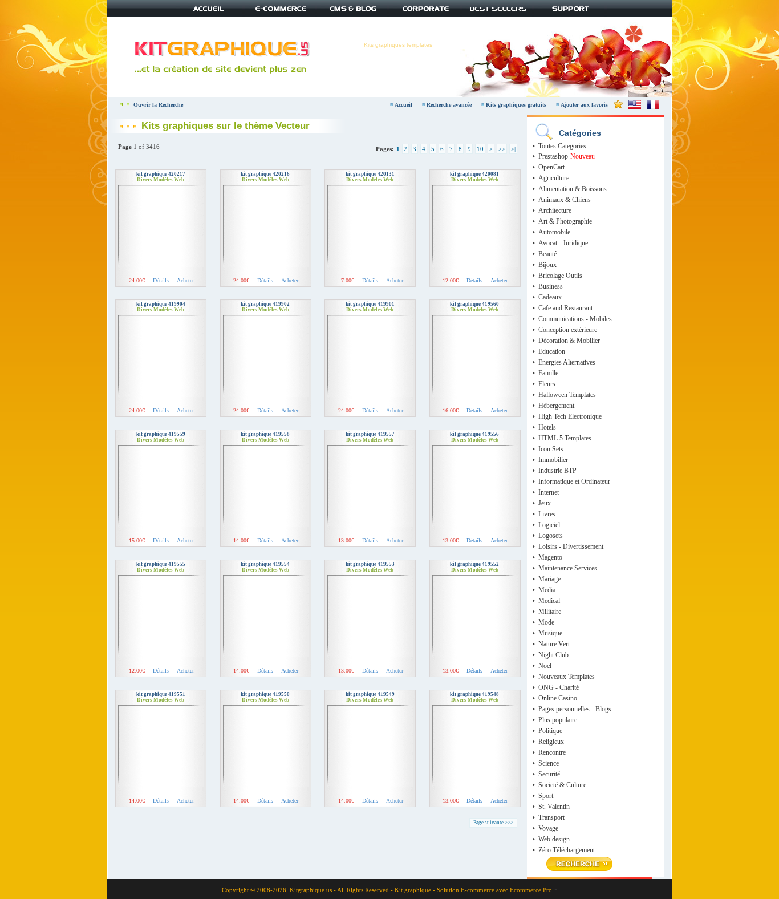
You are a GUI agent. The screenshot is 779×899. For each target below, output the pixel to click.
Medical (549, 601)
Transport (551, 817)
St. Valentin (554, 807)
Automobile (554, 232)
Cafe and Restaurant (565, 308)
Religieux (551, 742)
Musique (550, 633)
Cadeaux (550, 297)
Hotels (547, 427)
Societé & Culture (562, 785)
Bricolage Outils (560, 276)
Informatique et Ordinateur (574, 481)
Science (548, 763)
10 (480, 148)
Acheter (185, 280)
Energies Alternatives (566, 362)
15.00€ (137, 540)
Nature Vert (554, 644)
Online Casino (557, 698)
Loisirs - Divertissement (570, 546)
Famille (548, 373)
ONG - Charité (558, 687)
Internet (548, 492)
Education (551, 351)
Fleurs (546, 384)
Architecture (554, 210)
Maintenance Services (567, 568)
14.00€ (241, 540)
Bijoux (547, 265)
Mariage (549, 579)
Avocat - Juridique (563, 243)
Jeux (544, 503)
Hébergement (556, 406)
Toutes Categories (562, 146)
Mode (546, 622)
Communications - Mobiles (575, 319)
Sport (545, 796)
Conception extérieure (567, 330)
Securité (549, 774)
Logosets (550, 536)
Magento (550, 557)
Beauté (547, 254)
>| (513, 148)
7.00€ (347, 280)
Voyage (548, 828)
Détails (161, 280)
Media (546, 590)
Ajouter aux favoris (584, 105)
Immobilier (553, 460)
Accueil (403, 105)
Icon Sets (550, 449)
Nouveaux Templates (566, 677)
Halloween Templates (567, 395)
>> (501, 148)
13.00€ (346, 540)
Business (550, 286)
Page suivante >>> (493, 822)
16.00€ (451, 410)
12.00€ (451, 280)
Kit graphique (413, 889)
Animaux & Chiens (564, 200)
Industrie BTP (557, 471)
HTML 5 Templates (564, 438)
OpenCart (551, 167)
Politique (550, 731)
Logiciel (549, 525)
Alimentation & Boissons (572, 189)
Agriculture (553, 178)
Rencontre (552, 752)
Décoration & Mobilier (569, 341)
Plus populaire (557, 720)
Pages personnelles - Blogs (574, 709)
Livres (546, 514)
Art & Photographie (565, 221)
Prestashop (553, 156)
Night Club (553, 655)
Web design (554, 839)
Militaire (549, 611)
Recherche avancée (450, 105)
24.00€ (137, 280)
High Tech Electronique (570, 416)
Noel (544, 666)
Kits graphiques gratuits (517, 105)
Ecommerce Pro (531, 889)
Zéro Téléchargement (566, 850)
